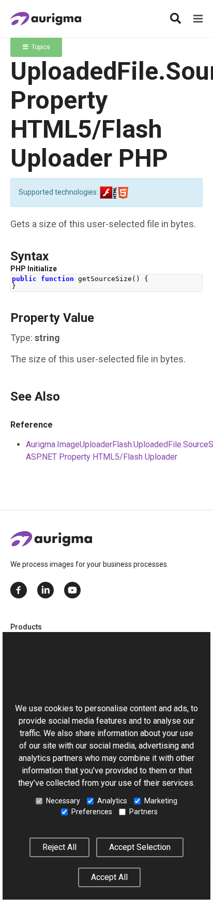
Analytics (112, 801)
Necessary (63, 801)
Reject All (59, 847)
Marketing (160, 801)
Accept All (109, 877)
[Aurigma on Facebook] (18, 590)
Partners (143, 812)
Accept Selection (140, 847)
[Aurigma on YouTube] (72, 590)
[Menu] (198, 18)
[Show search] (175, 18)
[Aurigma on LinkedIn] (45, 590)
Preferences (91, 812)
